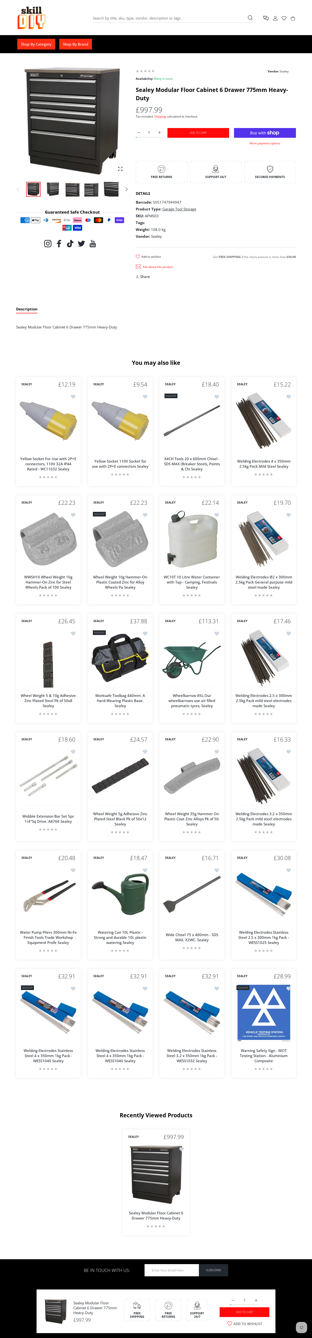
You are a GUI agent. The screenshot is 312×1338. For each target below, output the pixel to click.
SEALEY (26, 384)
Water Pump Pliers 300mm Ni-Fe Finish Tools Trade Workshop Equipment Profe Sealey (48, 937)
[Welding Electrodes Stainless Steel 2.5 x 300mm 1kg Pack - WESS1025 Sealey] (264, 894)
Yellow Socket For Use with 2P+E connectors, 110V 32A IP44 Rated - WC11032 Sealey (48, 463)
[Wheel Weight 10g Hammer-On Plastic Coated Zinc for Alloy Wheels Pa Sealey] (120, 539)
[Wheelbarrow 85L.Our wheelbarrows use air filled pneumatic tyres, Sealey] (192, 658)
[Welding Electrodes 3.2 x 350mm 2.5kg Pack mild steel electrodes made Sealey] (264, 776)
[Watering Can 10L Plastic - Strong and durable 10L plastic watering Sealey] (120, 894)
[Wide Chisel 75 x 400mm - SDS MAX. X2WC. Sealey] (192, 894)
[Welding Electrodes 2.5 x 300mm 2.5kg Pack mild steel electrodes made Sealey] (264, 658)
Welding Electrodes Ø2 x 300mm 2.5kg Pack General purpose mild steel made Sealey (263, 582)
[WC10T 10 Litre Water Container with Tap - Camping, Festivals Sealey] (192, 539)
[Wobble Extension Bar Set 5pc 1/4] (48, 776)
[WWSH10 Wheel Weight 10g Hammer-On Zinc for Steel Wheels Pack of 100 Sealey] (48, 539)
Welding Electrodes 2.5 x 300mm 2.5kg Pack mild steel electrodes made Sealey (263, 700)
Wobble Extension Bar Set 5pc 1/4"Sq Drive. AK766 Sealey (48, 819)
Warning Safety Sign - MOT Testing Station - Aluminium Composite (264, 1055)
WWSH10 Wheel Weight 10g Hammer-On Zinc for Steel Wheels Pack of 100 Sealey (48, 582)
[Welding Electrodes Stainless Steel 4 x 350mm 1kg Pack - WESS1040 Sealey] (48, 1013)
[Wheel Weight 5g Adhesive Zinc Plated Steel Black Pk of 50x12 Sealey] (120, 776)
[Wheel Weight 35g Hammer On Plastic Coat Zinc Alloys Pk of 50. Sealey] (192, 776)
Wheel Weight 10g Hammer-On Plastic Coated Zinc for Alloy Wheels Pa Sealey (120, 582)
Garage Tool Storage (179, 209)
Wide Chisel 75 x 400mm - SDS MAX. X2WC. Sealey (192, 937)
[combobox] (174, 18)
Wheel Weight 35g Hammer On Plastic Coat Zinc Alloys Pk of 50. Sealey (192, 818)
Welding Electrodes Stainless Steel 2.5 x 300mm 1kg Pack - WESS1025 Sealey (263, 937)
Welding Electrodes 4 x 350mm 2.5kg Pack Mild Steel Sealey (263, 464)
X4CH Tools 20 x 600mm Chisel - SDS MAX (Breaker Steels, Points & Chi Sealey (192, 463)
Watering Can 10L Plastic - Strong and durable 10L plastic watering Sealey (120, 937)
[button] (126, 189)
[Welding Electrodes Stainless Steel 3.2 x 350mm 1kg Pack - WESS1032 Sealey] (192, 1013)
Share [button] (145, 276)
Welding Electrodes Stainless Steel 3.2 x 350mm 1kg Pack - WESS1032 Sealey (191, 1055)
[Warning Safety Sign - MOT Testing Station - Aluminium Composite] (264, 1013)
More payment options (265, 143)
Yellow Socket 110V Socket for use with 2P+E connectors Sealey (120, 464)
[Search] (250, 18)
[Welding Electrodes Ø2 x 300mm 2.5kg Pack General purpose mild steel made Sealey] (264, 539)
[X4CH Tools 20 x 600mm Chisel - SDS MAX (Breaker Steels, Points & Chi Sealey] (192, 421)
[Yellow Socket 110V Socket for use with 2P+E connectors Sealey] (120, 421)
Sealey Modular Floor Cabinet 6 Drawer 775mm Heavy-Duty (95, 1307)
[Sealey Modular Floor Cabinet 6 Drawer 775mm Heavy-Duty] (156, 1174)
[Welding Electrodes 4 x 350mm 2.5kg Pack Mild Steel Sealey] (264, 421)
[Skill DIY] (31, 18)
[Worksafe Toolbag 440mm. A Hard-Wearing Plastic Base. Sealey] (120, 658)
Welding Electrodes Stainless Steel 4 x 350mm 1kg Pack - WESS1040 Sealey (48, 1055)
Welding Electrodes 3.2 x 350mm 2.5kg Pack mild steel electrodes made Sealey (263, 818)
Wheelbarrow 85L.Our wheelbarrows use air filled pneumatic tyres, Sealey (191, 700)
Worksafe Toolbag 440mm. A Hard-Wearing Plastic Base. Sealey (120, 700)
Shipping (160, 116)
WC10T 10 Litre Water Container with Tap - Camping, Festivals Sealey (192, 582)
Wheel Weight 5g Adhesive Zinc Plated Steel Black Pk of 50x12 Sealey (120, 818)
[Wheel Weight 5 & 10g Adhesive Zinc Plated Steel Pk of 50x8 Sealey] (48, 658)
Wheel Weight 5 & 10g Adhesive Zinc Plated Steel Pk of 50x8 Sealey (48, 700)
